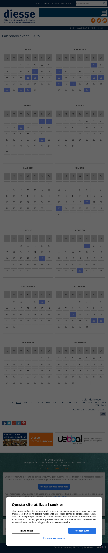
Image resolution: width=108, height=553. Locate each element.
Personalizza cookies (54, 538)
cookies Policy (63, 522)
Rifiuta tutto (26, 530)
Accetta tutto (82, 530)
